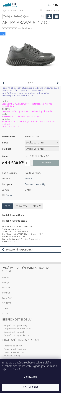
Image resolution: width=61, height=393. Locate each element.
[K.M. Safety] (11, 4)
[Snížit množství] (31, 164)
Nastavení (30, 377)
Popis (7, 206)
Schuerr (6, 303)
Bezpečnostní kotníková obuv (18, 328)
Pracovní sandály (12, 355)
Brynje (5, 282)
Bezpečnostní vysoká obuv (16, 335)
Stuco (5, 313)
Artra (5, 277)
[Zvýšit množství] (31, 161)
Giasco (6, 287)
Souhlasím (30, 387)
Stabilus (7, 308)
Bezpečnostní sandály (14, 331)
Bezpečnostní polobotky (15, 325)
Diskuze (37, 206)
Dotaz (9, 195)
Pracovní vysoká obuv (14, 352)
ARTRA (28, 178)
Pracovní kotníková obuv (15, 349)
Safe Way (7, 297)
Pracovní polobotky (35, 184)
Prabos (6, 292)
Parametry (21, 206)
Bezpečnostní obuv (16, 319)
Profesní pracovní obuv (20, 340)
